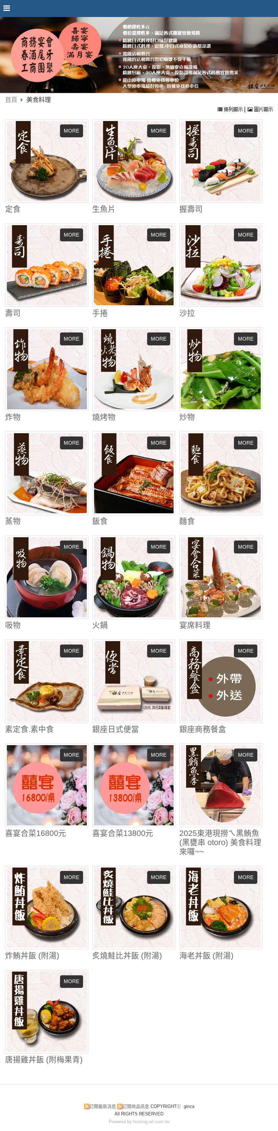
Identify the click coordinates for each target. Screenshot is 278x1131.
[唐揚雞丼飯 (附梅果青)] (47, 1012)
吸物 (13, 625)
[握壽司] (221, 161)
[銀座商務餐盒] (221, 681)
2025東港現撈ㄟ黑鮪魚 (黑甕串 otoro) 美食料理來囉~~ (220, 842)
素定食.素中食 (29, 729)
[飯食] (134, 473)
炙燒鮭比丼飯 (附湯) (127, 956)
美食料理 (38, 100)
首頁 (11, 100)
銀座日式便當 (115, 729)
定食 (13, 209)
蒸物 (13, 521)
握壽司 (191, 209)
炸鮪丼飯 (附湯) (32, 956)
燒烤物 (104, 417)
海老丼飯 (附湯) (206, 956)
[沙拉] (221, 265)
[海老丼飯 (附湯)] (221, 908)
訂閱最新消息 (103, 1106)
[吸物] (47, 577)
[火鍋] (134, 577)
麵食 (187, 521)
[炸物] (47, 369)
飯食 (100, 521)
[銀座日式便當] (134, 681)
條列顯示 (233, 109)
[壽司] (47, 265)
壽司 (13, 313)
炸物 (13, 417)
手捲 (100, 313)
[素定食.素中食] (47, 681)
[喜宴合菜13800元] (134, 785)
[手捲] (134, 265)
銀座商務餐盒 (202, 729)
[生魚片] (134, 161)
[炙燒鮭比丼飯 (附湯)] (134, 908)
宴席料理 (195, 625)
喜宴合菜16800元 (35, 833)
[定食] (47, 161)
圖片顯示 (263, 109)
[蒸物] (47, 473)
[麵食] (221, 473)
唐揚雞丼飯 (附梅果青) (44, 1060)
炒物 (187, 417)
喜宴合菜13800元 (122, 833)
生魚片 (104, 209)
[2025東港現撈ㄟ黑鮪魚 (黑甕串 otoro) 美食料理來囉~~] (221, 785)
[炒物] (221, 369)
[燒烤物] (134, 369)
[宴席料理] (221, 577)
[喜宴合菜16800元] (47, 785)
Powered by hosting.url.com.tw (139, 1121)
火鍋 (100, 625)
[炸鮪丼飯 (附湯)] (47, 908)
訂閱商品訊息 (136, 1106)
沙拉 (187, 313)
